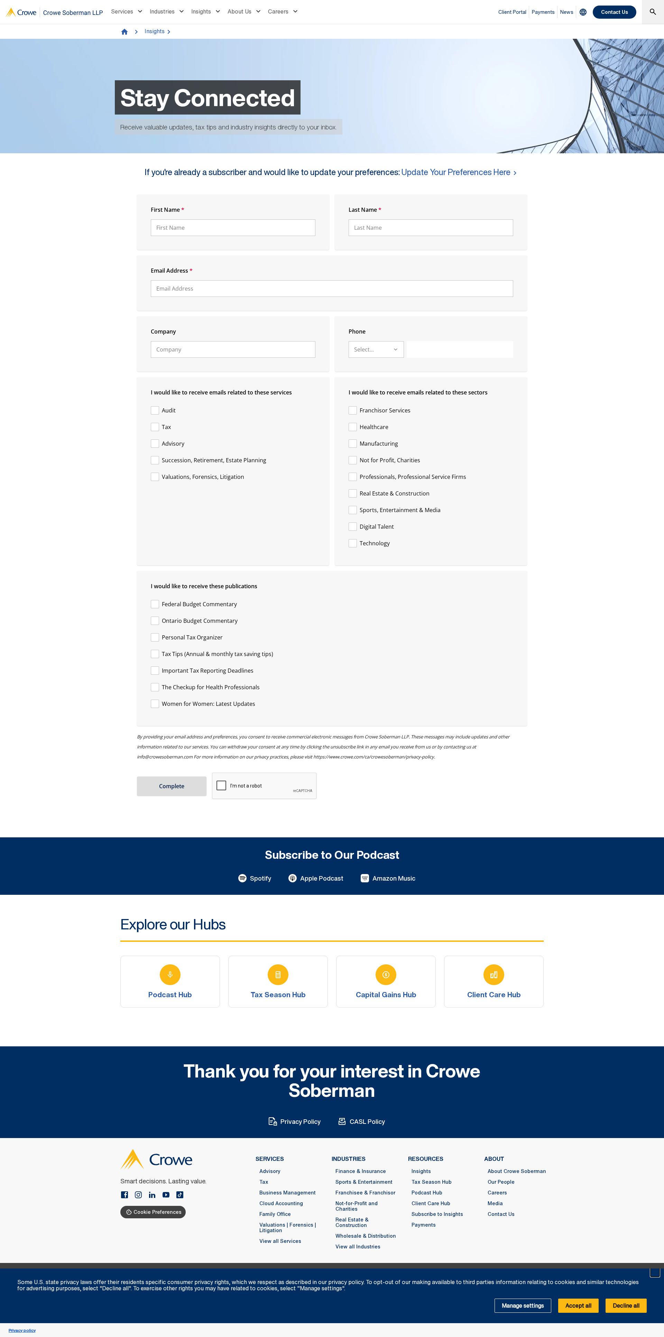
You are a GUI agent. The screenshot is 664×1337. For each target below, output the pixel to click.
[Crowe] (54, 12)
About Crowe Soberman (517, 1171)
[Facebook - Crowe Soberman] (127, 1195)
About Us (239, 11)
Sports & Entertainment (364, 1182)
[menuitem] (127, 12)
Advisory (269, 1171)
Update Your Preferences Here (456, 172)
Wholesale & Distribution (365, 1236)
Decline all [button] (626, 1305)
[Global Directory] (583, 12)
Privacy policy (22, 1330)
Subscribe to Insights (437, 1214)
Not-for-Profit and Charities (356, 1206)
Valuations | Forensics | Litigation (287, 1227)
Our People (501, 1182)
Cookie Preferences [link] (157, 1212)
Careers (278, 11)
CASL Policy (367, 1121)
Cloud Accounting (281, 1203)
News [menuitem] (566, 12)
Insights (201, 11)
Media (495, 1203)
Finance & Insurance (360, 1171)
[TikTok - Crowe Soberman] (180, 1195)
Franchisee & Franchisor (365, 1192)
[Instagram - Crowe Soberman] (141, 1195)
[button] (655, 1272)
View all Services (280, 1241)
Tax (263, 1182)
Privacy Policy (300, 1121)
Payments (424, 1225)
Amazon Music (393, 878)
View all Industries (357, 1246)
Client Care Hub (431, 1203)
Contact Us (614, 12)
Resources (425, 1159)
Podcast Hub (427, 1192)
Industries (162, 11)
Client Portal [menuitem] (512, 12)
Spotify (260, 878)
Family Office (275, 1214)
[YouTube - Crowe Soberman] (169, 1195)
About (494, 1159)
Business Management (287, 1192)
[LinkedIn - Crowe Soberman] (155, 1195)
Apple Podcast (321, 878)
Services (122, 11)
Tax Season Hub (432, 1182)
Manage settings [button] (523, 1305)
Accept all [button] (578, 1305)
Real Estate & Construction (352, 1222)
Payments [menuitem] (543, 12)
